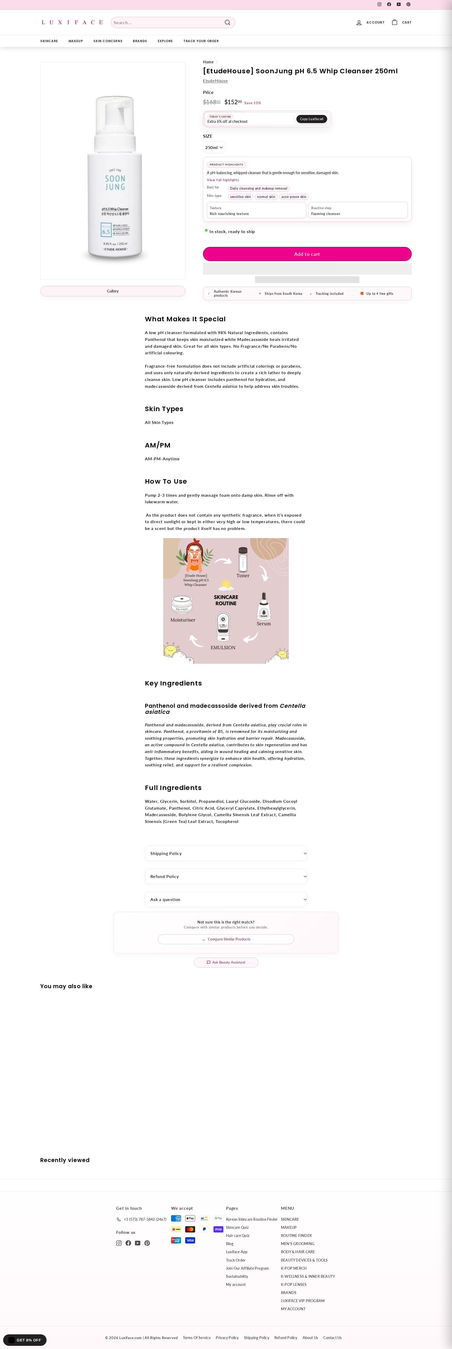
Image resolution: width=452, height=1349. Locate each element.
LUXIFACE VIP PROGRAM (303, 1300)
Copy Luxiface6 (312, 119)
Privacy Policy (227, 1337)
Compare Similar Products (229, 939)
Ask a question (165, 899)
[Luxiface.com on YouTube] (137, 1243)
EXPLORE (165, 41)
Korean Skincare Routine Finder (252, 1219)
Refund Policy (164, 876)
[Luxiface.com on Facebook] (128, 1243)
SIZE (208, 136)
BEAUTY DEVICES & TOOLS (304, 1260)
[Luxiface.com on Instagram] (119, 1243)
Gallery (112, 291)
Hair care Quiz (237, 1235)
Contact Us (332, 1337)
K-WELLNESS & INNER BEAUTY (308, 1276)
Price (208, 92)
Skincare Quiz (237, 1227)
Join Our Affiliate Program (247, 1268)
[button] (307, 269)
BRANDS (140, 41)
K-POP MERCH (294, 1268)
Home (208, 62)
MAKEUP (76, 41)
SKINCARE (49, 41)
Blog (229, 1243)
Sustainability (237, 1276)
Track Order (235, 1260)
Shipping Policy (166, 853)
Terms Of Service (196, 1337)
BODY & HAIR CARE (298, 1252)
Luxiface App (237, 1252)
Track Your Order (201, 41)
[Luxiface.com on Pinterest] (147, 1243)
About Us (310, 1337)
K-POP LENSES (294, 1284)
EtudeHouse (215, 80)
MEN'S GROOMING (297, 1243)
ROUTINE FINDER (296, 1235)
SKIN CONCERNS (107, 41)
